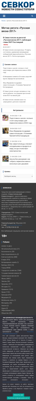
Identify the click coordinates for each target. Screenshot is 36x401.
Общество (5, 313)
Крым (3, 292)
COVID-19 (5, 246)
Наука (4, 308)
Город (4, 268)
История (4, 287)
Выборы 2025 (6, 265)
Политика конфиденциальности (18, 398)
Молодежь (5, 303)
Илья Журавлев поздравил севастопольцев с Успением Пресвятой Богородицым (17, 85)
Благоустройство (7, 257)
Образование (6, 310)
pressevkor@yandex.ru (14, 225)
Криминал (5, 289)
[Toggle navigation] (4, 16)
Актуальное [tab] (18, 110)
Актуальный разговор (9, 249)
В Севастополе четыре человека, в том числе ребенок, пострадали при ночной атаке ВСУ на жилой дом (16, 93)
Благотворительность (9, 254)
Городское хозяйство (9, 270)
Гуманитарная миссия (9, 276)
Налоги (4, 306)
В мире (4, 260)
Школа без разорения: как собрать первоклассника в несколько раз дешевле (20, 161)
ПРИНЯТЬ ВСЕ (18, 395)
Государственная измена (10, 273)
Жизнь (6, 44)
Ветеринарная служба (9, 262)
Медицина (5, 297)
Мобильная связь (8, 300)
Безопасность (6, 251)
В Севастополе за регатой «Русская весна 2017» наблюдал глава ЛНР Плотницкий (17, 40)
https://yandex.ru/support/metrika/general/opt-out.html (16, 382)
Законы (4, 281)
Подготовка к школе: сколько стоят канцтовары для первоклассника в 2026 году (17, 70)
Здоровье (5, 284)
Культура (5, 295)
